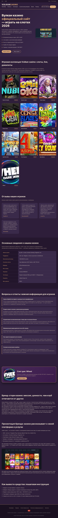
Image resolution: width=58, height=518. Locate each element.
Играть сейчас (6, 51)
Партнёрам (11, 507)
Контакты (47, 507)
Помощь (37, 6)
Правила (17, 507)
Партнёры (4, 6)
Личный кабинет (45, 6)
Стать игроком (53, 6)
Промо (32, 6)
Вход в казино (17, 51)
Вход (49, 1)
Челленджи (15, 6)
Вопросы (9, 6)
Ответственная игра (25, 507)
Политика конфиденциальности (37, 507)
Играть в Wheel (22, 378)
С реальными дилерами (24, 6)
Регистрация (53, 1)
